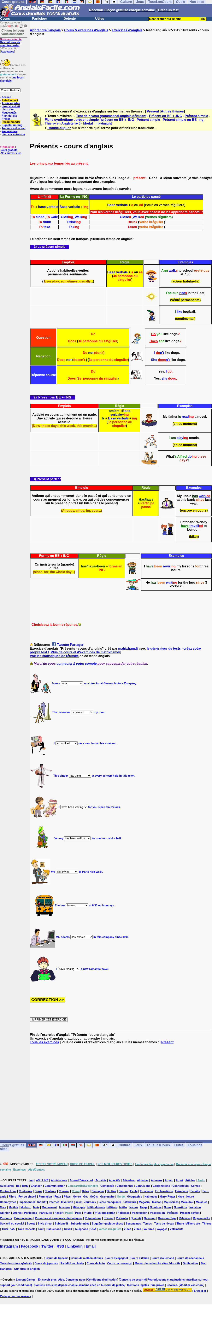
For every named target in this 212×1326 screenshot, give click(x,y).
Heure (190, 1196)
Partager (76, 645)
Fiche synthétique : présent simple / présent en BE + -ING (89, 119)
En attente (146, 1191)
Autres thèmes (172, 111)
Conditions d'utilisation (102, 1279)
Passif (59, 1212)
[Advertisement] (121, 69)
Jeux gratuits (9, 150)
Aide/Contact (10, 100)
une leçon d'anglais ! (12, 79)
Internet (54, 1202)
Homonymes (8, 1202)
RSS (60, 1246)
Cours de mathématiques (87, 1258)
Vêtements (176, 1229)
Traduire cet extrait (13, 128)
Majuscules (171, 1202)
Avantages (7, 51)
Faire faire (181, 1191)
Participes (30, 1212)
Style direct (45, 1223)
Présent (153, 111)
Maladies (201, 1202)
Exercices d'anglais (127, 30)
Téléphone (81, 1229)
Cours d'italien (139, 1258)
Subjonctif (61, 1223)
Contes (195, 1185)
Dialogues (98, 1191)
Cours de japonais (46, 1263)
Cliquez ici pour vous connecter (12, 31)
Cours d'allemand (163, 1258)
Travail (68, 1229)
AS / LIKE (42, 1180)
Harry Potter (167, 1196)
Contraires (25, 1191)
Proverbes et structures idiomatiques (58, 1218)
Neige (143, 1207)
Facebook (29, 1246)
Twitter (47, 1246)
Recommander (11, 121)
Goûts (94, 1196)
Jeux (138, 1145)
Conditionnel (125, 1185)
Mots (36, 1207)
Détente (70, 18)
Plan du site (9, 115)
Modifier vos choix (191, 1285)
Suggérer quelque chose (107, 1223)
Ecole (133, 1191)
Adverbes (129, 1180)
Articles (190, 1180)
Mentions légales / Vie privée (145, 1285)
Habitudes (151, 1196)
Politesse (123, 1212)
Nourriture (180, 1207)
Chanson (36, 1185)
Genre (77, 1196)
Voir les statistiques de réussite (54, 656)
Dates (85, 1191)
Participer (39, 18)
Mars (3, 1207)
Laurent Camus (25, 1279)
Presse (6, 118)
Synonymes (133, 1223)
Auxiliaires (7, 1185)
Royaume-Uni (201, 1218)
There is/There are (188, 1223)
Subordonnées (79, 1223)
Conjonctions (161, 1185)
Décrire (123, 1191)
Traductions (53, 1229)
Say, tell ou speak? (12, 1223)
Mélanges (79, 1207)
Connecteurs (180, 1185)
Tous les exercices (44, 1042)
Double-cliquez (59, 128)
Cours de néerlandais (190, 1258)
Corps (38, 1191)
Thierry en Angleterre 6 (63, 123)
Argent (169, 1180)
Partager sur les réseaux (15, 1296)
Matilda (13, 1207)
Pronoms (6, 1218)
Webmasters (9, 131)
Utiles (99, 18)
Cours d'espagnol (116, 1258)
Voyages (162, 1229)
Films (12, 1196)
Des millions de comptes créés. (11, 42)
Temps (147, 1223)
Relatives (184, 1218)
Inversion (67, 1202)
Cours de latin (96, 1263)
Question (149, 1218)
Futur (57, 1196)
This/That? (8, 1229)
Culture (124, 1145)
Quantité (136, 1218)
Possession (157, 1212)
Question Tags (167, 1218)
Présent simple (196, 116)
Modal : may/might (97, 123)
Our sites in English (27, 1268)
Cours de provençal (119, 1263)
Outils (178, 1145)
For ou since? (27, 1196)
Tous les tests (26, 1229)
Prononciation (23, 1218)
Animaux (156, 1180)
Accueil (6, 97)
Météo (123, 1207)
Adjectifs (114, 1180)
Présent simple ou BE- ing (183, 119)
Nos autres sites (11, 153)
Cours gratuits (13, 1145)
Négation (195, 1207)
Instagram (9, 1246)
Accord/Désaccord (81, 1180)
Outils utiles (190, 1263)
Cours (5, 18)
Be (17, 1185)
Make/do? (187, 1202)
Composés (107, 1185)
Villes (137, 1229)
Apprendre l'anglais (45, 30)
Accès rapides (11, 103)
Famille (195, 1191)
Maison (156, 1202)
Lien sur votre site (13, 134)
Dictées (111, 1191)
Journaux (90, 1202)
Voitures (148, 1229)
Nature (133, 1207)
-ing (31, 1180)
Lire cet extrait (11, 106)
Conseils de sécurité (133, 1279)
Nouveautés (9, 112)
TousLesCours (158, 1145)
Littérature (129, 1202)
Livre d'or (8, 109)
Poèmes (172, 1212)
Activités (100, 1180)
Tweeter (63, 645)
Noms (167, 1207)
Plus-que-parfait (105, 1212)
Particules (45, 1212)
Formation (45, 1196)
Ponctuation (139, 1212)
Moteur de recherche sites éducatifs (157, 1263)
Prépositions (93, 1218)
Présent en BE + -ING (165, 116)
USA (93, 1229)
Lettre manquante (110, 1202)
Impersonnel (27, 1202)
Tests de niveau (164, 1223)
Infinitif (41, 1202)
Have (181, 1196)
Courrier (64, 1191)
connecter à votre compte (77, 663)
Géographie (134, 1196)
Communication (55, 1185)
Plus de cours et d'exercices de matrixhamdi (85, 652)
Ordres (17, 1212)
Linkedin (75, 1246)
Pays (78, 1212)
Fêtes (67, 1196)
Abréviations (59, 1180)
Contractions (8, 1191)
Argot (179, 1180)
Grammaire (107, 1196)
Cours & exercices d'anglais (86, 30)
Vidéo (127, 1229)
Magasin (144, 1202)
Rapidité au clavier (72, 1263)
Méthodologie (96, 1207)
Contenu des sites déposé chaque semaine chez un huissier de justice (79, 1285)
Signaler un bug (12, 125)
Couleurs (50, 1191)
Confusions (143, 1185)
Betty (25, 1185)
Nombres (155, 1207)
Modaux (25, 1207)
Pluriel (88, 1212)
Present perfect (189, 1212)
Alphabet (142, 1180)
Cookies (172, 1285)
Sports (31, 1223)
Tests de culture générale (16, 1263)
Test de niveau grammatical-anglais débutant (111, 116)
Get (85, 1196)
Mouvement (49, 1207)
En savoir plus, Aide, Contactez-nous (62, 1279)
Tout (40, 1229)
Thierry (206, 1223)
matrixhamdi (128, 648)
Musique (64, 1207)
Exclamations (164, 1191)
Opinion (5, 1212)
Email (91, 1246)
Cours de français (57, 1258)
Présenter (122, 1218)
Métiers (112, 1207)
